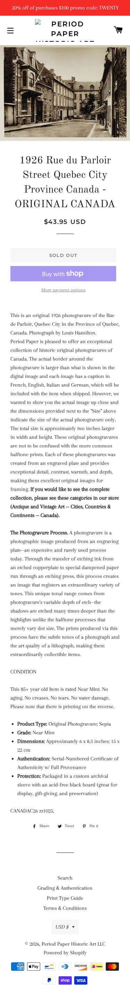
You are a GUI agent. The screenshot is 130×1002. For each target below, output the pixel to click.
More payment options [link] (63, 289)
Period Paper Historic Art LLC (73, 944)
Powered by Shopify (65, 953)
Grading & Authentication (65, 888)
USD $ (62, 927)
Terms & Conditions (65, 908)
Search (65, 878)
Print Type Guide (65, 898)
